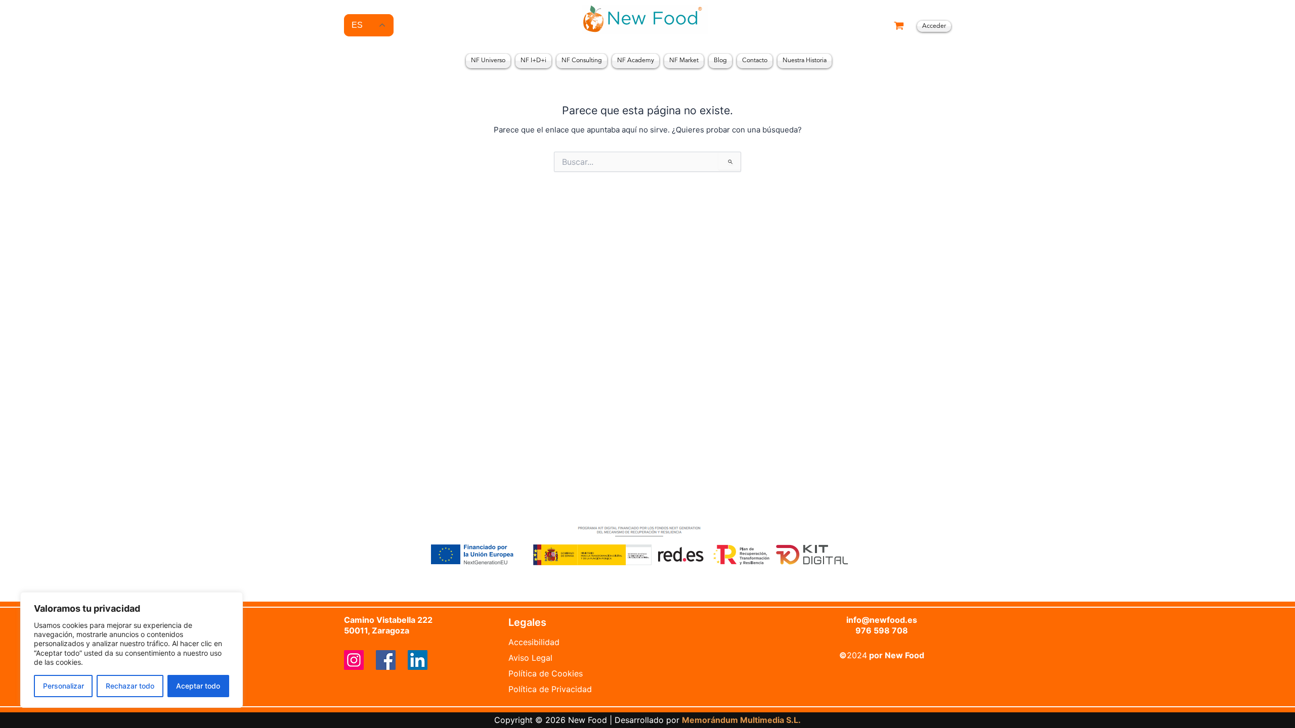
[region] (131, 650)
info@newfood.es (881, 620)
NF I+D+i (533, 61)
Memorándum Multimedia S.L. (741, 720)
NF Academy (635, 61)
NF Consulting (582, 61)
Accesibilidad (533, 642)
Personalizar (63, 685)
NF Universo (488, 61)
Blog (720, 61)
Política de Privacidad (550, 689)
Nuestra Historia (805, 61)
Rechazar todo (130, 685)
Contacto (754, 61)
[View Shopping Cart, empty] (899, 26)
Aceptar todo (198, 685)
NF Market (684, 61)
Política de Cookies (545, 673)
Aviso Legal (530, 658)
